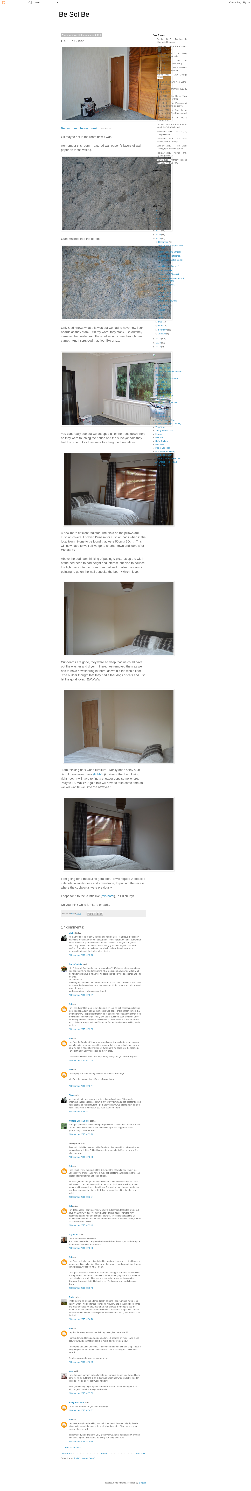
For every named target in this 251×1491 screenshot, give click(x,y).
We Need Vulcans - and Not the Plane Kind (171, 279)
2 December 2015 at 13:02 (81, 1111)
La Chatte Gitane (163, 389)
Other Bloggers (165, 270)
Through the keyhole (167, 301)
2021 (158, 214)
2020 (158, 218)
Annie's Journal (162, 417)
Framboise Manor (163, 455)
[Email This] (88, 914)
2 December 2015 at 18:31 (81, 1410)
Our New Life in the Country (168, 424)
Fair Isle (159, 437)
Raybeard (73, 1234)
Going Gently (161, 465)
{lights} (97, 774)
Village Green (164, 293)
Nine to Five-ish (162, 368)
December (163, 242)
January (162, 334)
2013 (158, 343)
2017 (158, 230)
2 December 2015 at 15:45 (81, 1288)
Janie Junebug (162, 385)
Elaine (72, 933)
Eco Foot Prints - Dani (165, 420)
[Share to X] (94, 914)
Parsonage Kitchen (164, 392)
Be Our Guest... (165, 297)
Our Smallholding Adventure (168, 371)
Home (104, 1453)
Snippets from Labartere (166, 378)
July (160, 314)
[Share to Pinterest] (101, 914)
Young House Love (164, 430)
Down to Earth (162, 410)
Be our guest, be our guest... (80, 128)
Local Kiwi (160, 399)
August (161, 310)
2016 (158, 234)
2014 (158, 338)
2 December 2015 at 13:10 (81, 1134)
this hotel (108, 896)
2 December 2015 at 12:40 (81, 1060)
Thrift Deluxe (161, 382)
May (160, 322)
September (163, 306)
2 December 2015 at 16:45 (81, 1362)
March (161, 326)
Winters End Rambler (79, 1121)
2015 (158, 238)
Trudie (72, 1297)
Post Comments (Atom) (84, 1458)
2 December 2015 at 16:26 (81, 1319)
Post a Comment (73, 1447)
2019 (158, 222)
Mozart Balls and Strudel (169, 252)
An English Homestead (166, 462)
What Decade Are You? (168, 266)
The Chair (162, 289)
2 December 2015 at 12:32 (81, 1029)
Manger (159, 434)
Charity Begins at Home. (169, 256)
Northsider (160, 413)
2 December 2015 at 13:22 (81, 1157)
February (162, 330)
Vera (71, 1371)
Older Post (140, 1453)
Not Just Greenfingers (165, 451)
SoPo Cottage (161, 441)
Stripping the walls (166, 285)
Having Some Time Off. (168, 274)
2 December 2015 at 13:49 (81, 1225)
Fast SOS (159, 444)
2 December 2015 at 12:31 (81, 995)
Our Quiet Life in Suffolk (166, 403)
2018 (158, 226)
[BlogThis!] (91, 914)
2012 (158, 347)
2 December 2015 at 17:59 (81, 1393)
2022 (158, 210)
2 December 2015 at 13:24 (81, 1197)
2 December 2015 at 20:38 (81, 1441)
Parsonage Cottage (164, 396)
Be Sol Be (74, 14)
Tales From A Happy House (167, 458)
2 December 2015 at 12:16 (81, 955)
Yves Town (160, 427)
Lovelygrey (160, 406)
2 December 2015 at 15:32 (81, 1248)
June (160, 318)
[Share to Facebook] (98, 914)
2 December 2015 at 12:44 (81, 1086)
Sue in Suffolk (75, 964)
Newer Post (67, 1453)
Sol (70, 1004)
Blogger (142, 1483)
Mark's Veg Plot (162, 448)
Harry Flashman (76, 1402)
